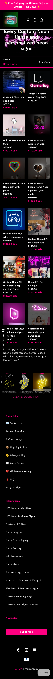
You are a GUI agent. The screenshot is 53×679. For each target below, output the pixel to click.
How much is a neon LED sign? (23, 580)
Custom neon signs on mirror (23, 604)
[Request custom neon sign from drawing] (26, 398)
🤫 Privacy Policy (15, 455)
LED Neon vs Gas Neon (19, 508)
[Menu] (48, 19)
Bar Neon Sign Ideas (17, 572)
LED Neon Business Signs (20, 516)
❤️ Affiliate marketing (18, 471)
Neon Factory (13, 548)
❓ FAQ (10, 479)
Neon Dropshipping (17, 540)
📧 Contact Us (14, 423)
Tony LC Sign (13, 487)
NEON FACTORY (30, 669)
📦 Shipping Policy (16, 447)
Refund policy (14, 439)
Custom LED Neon (16, 524)
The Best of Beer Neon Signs (22, 588)
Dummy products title (25, 2)
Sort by (7, 59)
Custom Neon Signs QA (19, 596)
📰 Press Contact (16, 463)
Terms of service (15, 431)
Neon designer (14, 532)
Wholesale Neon (15, 556)
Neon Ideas (12, 564)
